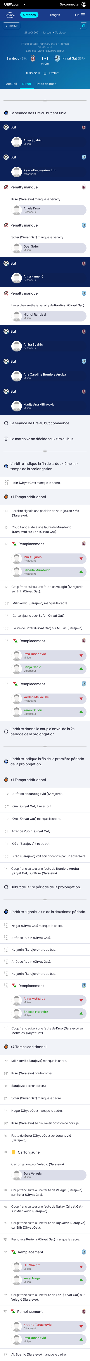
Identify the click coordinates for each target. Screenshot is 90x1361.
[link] (29, 14)
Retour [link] (13, 26)
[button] (78, 14)
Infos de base (46, 83)
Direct (26, 83)
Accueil (11, 83)
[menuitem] (32, 14)
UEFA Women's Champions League (10, 15)
